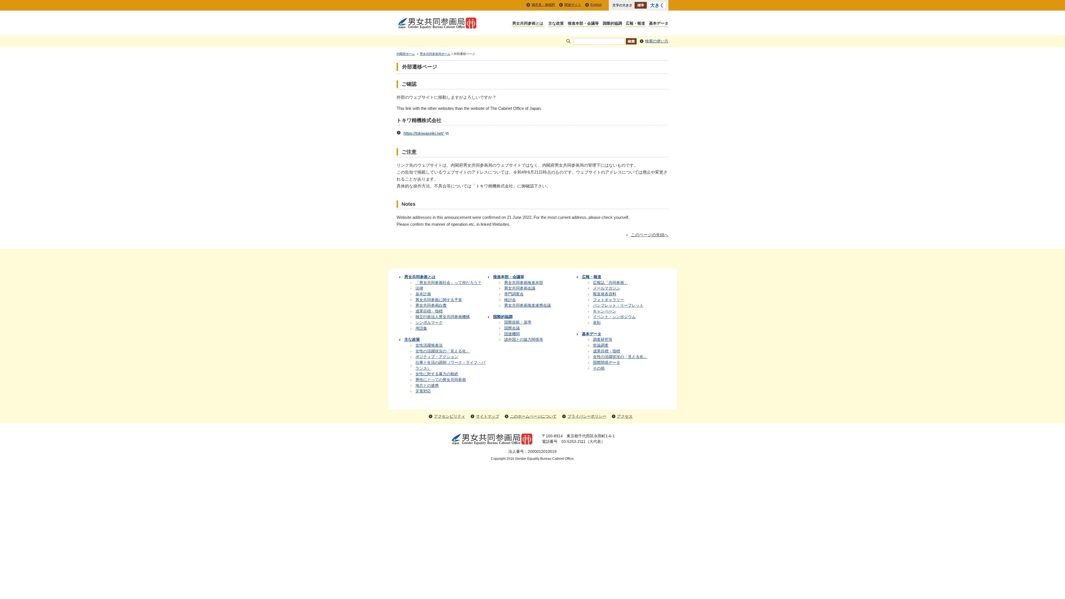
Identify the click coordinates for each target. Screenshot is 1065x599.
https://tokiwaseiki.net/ (424, 133)
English (596, 5)
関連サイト (572, 5)
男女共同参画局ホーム (435, 53)
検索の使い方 (656, 41)
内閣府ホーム (406, 53)
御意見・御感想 (543, 5)
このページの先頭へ (649, 235)
